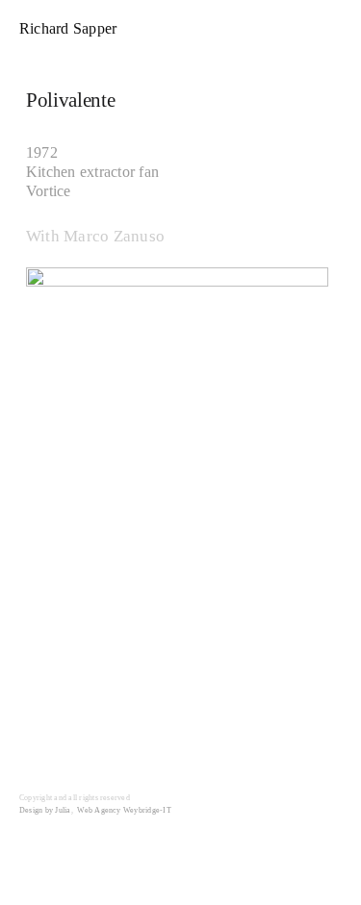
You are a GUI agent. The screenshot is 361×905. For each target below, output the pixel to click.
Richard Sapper (67, 28)
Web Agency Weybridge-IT (124, 810)
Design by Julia (45, 810)
